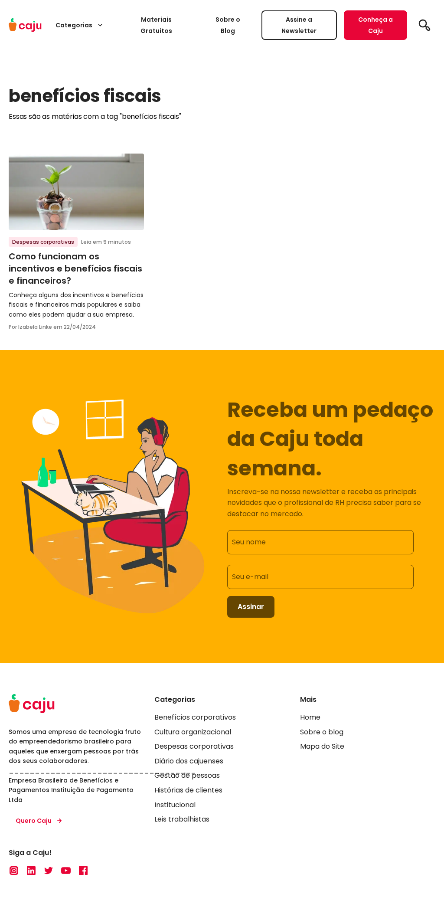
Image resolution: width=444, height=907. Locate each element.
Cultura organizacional (192, 732)
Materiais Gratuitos (156, 25)
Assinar (251, 607)
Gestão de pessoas (187, 775)
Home (310, 717)
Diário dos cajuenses (188, 761)
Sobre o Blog (227, 25)
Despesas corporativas (43, 242)
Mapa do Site (322, 746)
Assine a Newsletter (299, 25)
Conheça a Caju (375, 25)
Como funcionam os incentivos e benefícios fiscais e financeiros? (75, 268)
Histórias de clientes (188, 790)
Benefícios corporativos (195, 717)
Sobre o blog (321, 732)
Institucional (175, 805)
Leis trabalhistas (181, 819)
